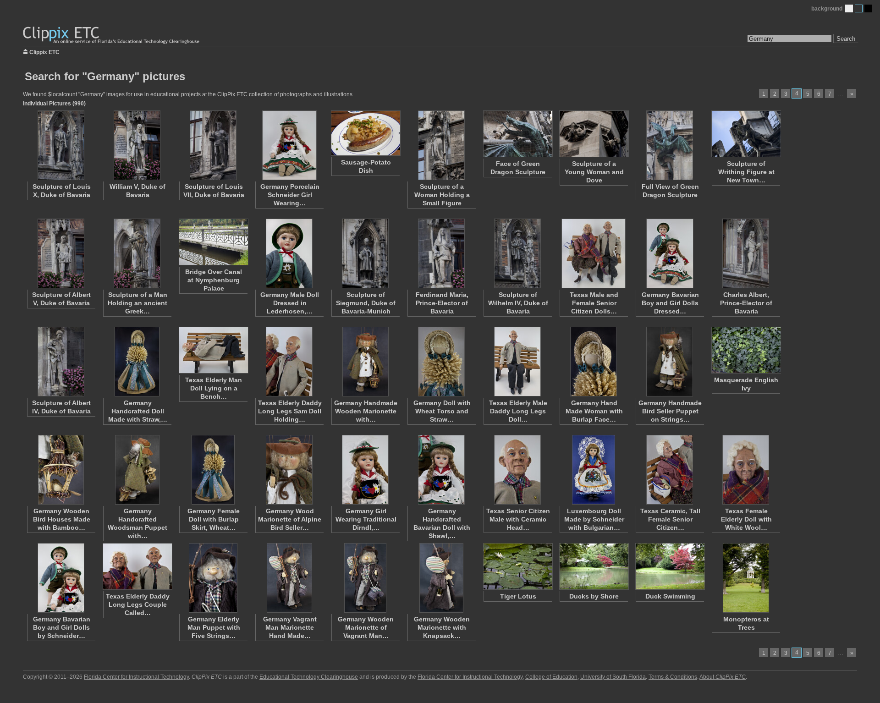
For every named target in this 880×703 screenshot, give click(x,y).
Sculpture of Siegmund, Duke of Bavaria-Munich (366, 303)
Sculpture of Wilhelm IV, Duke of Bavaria (518, 303)
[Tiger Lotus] (517, 566)
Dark (868, 8)
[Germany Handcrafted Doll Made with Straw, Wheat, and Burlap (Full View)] (137, 361)
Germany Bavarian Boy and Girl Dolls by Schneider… (61, 627)
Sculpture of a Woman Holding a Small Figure (442, 195)
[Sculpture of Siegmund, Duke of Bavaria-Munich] (365, 253)
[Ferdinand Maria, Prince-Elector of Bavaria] (441, 253)
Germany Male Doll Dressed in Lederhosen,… (289, 303)
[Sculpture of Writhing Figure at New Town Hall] (745, 133)
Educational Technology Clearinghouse (308, 677)
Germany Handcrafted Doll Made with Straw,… (137, 411)
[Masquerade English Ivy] (745, 350)
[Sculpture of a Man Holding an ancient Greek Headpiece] (137, 253)
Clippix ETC (44, 51)
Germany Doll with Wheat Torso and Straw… (442, 411)
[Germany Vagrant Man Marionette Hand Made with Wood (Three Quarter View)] (289, 578)
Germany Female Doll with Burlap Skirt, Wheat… (213, 519)
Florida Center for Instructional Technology (136, 677)
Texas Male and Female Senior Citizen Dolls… (594, 303)
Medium (859, 8)
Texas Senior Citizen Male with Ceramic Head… (518, 519)
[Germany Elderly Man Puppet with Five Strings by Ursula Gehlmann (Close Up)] (213, 578)
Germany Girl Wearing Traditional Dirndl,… (366, 519)
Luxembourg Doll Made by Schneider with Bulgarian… (594, 519)
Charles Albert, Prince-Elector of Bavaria (746, 303)
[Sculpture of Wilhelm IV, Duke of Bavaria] (517, 253)
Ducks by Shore (594, 596)
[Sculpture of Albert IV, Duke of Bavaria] (61, 361)
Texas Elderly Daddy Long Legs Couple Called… (138, 604)
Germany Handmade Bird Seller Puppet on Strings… (670, 411)
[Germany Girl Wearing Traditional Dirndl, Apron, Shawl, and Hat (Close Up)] (365, 470)
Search (845, 38)
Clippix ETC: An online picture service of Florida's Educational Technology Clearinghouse (111, 35)
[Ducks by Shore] (593, 566)
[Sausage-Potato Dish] (365, 133)
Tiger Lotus (518, 596)
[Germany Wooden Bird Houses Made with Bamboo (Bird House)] (61, 470)
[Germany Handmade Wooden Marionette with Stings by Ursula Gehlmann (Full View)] (365, 361)
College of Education (551, 677)
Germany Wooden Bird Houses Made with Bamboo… (61, 519)
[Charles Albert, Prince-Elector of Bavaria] (745, 253)
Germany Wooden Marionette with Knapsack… (442, 627)
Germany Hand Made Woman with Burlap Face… (594, 411)
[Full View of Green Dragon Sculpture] (669, 145)
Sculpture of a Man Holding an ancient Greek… (137, 303)
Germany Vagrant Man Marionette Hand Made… (290, 627)
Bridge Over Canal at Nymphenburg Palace (213, 280)
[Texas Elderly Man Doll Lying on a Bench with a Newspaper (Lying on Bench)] (213, 350)
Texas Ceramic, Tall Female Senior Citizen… (670, 519)
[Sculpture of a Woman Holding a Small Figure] (441, 145)
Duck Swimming (670, 596)
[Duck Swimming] (669, 566)
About (722, 677)
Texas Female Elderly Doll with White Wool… (746, 519)
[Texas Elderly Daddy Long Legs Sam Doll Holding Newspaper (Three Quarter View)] (289, 361)
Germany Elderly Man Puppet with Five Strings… (213, 627)
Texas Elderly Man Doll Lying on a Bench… (213, 388)
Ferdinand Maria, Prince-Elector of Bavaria (442, 303)
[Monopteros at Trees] (745, 578)
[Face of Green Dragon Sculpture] (517, 133)
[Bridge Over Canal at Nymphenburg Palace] (213, 242)
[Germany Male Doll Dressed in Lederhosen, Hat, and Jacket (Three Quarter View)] (289, 253)
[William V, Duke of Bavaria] (137, 145)
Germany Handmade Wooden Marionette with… (365, 411)
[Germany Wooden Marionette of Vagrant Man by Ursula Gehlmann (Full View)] (365, 578)
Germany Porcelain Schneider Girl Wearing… (289, 195)
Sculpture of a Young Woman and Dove (594, 172)
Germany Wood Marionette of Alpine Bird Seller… (289, 519)
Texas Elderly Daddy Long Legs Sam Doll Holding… (290, 411)
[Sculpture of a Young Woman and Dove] (593, 133)
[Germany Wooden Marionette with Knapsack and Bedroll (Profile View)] (441, 578)
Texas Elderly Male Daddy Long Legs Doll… (518, 411)
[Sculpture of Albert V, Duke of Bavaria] (61, 253)
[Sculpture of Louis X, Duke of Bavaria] (61, 145)
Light (849, 8)
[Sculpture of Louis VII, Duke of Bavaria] (213, 145)
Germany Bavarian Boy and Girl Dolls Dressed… (670, 303)
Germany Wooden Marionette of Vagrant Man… (366, 627)
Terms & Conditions (673, 677)
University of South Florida (613, 677)
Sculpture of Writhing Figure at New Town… (746, 172)
